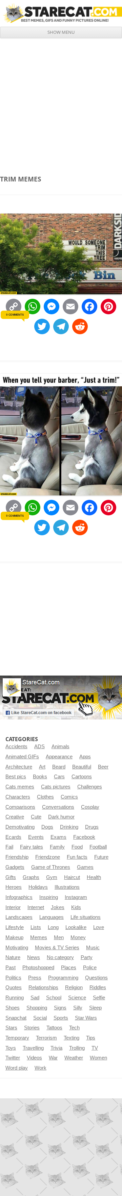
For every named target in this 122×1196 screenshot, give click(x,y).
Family (57, 847)
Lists (35, 927)
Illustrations (67, 887)
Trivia (56, 1048)
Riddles (97, 987)
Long (53, 927)
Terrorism (46, 1038)
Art (42, 767)
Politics (13, 977)
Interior (13, 907)
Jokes (57, 907)
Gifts (10, 877)
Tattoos (54, 1027)
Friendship (16, 857)
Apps (85, 756)
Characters (17, 797)
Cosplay (90, 807)
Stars (11, 1027)
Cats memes (19, 786)
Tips (90, 1038)
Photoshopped (38, 967)
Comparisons (20, 807)
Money (78, 937)
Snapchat (15, 1018)
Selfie (99, 997)
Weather (73, 1057)
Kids (76, 907)
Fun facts (77, 857)
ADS (39, 746)
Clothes (45, 797)
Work (40, 1068)
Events (36, 837)
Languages (51, 917)
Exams (58, 837)
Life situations (85, 917)
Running (14, 997)
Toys (10, 1048)
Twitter (12, 1057)
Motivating (16, 947)
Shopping (36, 1007)
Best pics (15, 776)
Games (85, 867)
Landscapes (19, 917)
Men (59, 937)
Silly (77, 1007)
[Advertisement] (61, 102)
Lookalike (75, 927)
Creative (14, 817)
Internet (35, 907)
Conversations (58, 807)
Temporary (17, 1038)
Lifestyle (14, 927)
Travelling (33, 1048)
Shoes (12, 1007)
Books (40, 776)
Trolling (77, 1048)
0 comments (14, 314)
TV (95, 1048)
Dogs (47, 827)
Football (98, 847)
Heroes (13, 887)
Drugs (92, 827)
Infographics (19, 897)
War (53, 1057)
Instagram (76, 897)
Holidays (38, 887)
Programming (63, 977)
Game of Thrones (50, 867)
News (33, 957)
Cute (36, 817)
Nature (12, 957)
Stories (32, 1027)
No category (60, 957)
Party (87, 957)
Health (94, 877)
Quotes (13, 987)
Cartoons (82, 776)
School (53, 997)
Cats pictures (55, 786)
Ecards (13, 837)
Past (10, 967)
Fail (9, 847)
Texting (71, 1038)
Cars (59, 776)
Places (68, 967)
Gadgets (14, 867)
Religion (74, 987)
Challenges (89, 786)
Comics (69, 797)
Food (77, 847)
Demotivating (20, 827)
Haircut (72, 877)
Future (101, 857)
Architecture (18, 767)
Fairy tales (31, 847)
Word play (16, 1068)
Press (34, 977)
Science (77, 997)
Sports (61, 1018)
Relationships (43, 987)
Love (98, 927)
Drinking (69, 827)
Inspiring (48, 897)
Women (98, 1057)
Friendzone (47, 857)
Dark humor (61, 817)
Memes (38, 937)
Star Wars (86, 1018)
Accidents (16, 746)
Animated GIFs (22, 756)
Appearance (59, 756)
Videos (34, 1057)
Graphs (31, 877)
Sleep (95, 1007)
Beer (103, 767)
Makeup (14, 937)
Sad (34, 997)
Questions (96, 977)
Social (40, 1018)
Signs (60, 1007)
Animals (60, 746)
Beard (58, 767)
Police (90, 967)
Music (93, 947)
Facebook (84, 837)
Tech (74, 1027)
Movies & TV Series (57, 947)
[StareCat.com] (61, 13)
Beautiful (81, 767)
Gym (51, 877)
